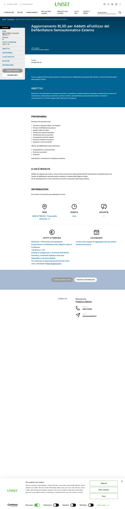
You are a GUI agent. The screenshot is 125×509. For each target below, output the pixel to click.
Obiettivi (6, 49)
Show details (101, 505)
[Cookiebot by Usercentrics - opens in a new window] (12, 505)
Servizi (20, 12)
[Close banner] (122, 481)
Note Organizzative (53, 264)
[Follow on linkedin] (116, 4)
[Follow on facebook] (104, 4)
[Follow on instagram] (108, 4)
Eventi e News (86, 12)
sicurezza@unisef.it (89, 316)
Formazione (9, 12)
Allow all (104, 483)
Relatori (6, 61)
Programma (7, 53)
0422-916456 (87, 309)
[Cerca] (120, 12)
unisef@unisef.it (27, 4)
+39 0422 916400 (11, 4)
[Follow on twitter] (120, 4)
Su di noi (77, 12)
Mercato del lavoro (62, 12)
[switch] (56, 505)
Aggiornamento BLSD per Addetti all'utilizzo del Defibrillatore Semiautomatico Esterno (41, 19)
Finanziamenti (32, 12)
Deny (103, 496)
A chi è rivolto (8, 57)
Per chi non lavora (46, 12)
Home (4, 19)
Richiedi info (12, 75)
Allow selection (103, 490)
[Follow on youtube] (112, 4)
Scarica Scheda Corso (62, 280)
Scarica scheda (12, 70)
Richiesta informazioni (86, 280)
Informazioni (7, 65)
